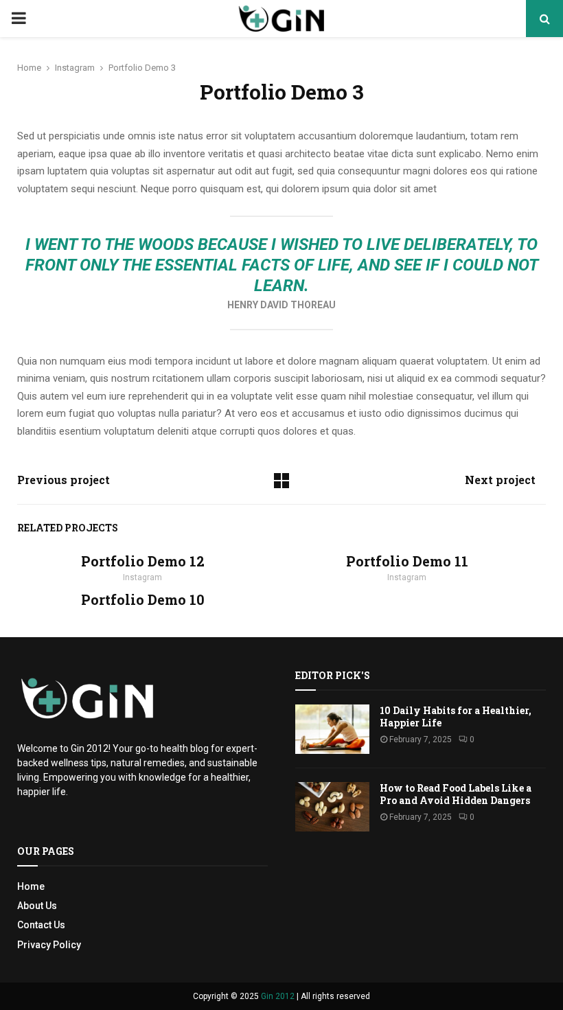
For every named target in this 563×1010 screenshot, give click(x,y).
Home (31, 886)
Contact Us (41, 924)
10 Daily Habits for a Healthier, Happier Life (455, 716)
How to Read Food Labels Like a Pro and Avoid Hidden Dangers (455, 794)
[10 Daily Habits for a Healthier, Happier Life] (332, 729)
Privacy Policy (49, 944)
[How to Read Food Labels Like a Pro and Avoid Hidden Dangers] (332, 806)
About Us (37, 905)
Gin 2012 (278, 996)
